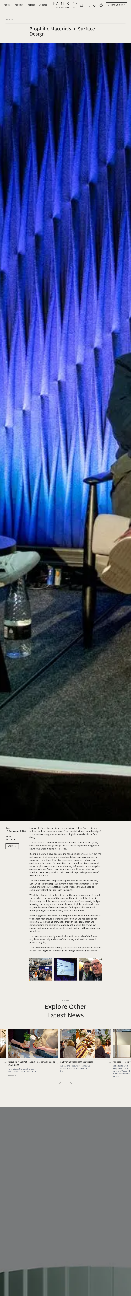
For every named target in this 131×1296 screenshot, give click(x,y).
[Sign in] (81, 5)
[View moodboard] (94, 5)
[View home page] (65, 5)
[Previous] (60, 1082)
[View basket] (101, 5)
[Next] (70, 1082)
